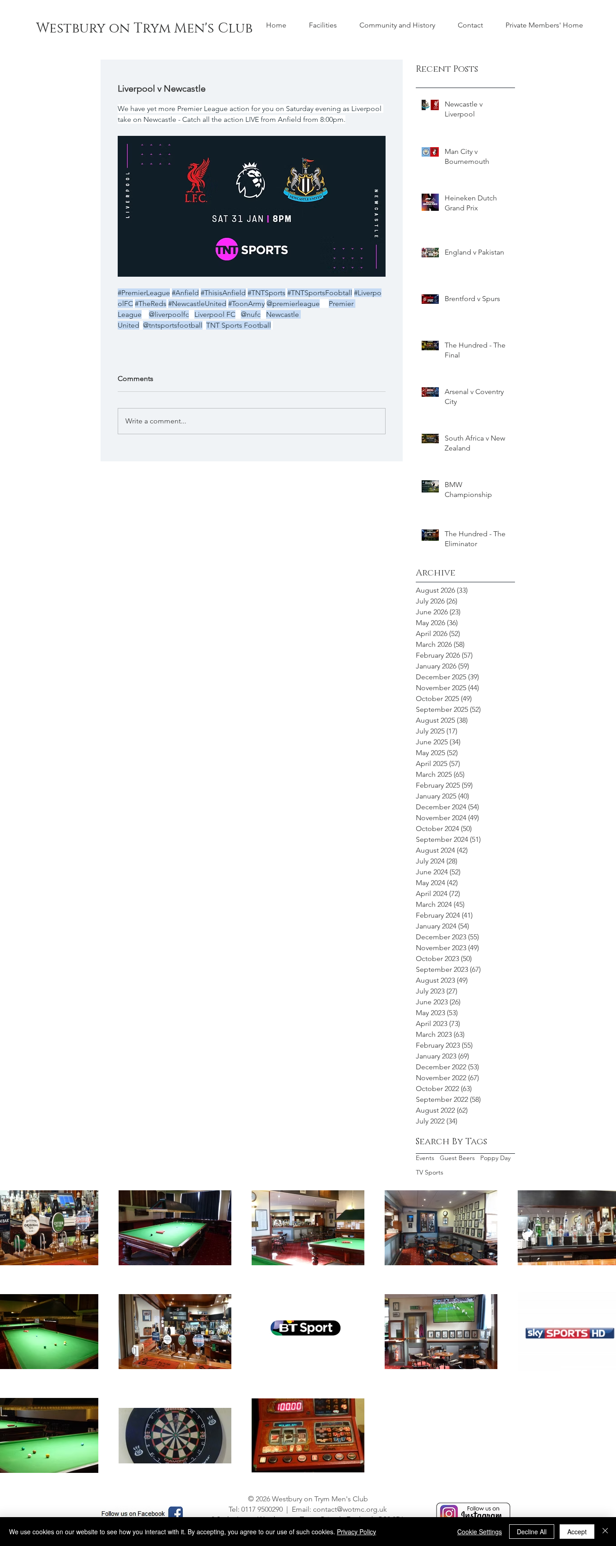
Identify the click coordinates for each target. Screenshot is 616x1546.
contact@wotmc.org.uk (350, 1509)
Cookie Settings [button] (479, 1531)
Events (425, 1158)
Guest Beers (457, 1158)
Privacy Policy (356, 1531)
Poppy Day (495, 1158)
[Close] (605, 1531)
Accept (577, 1531)
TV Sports (429, 1172)
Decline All (532, 1531)
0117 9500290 (262, 1509)
